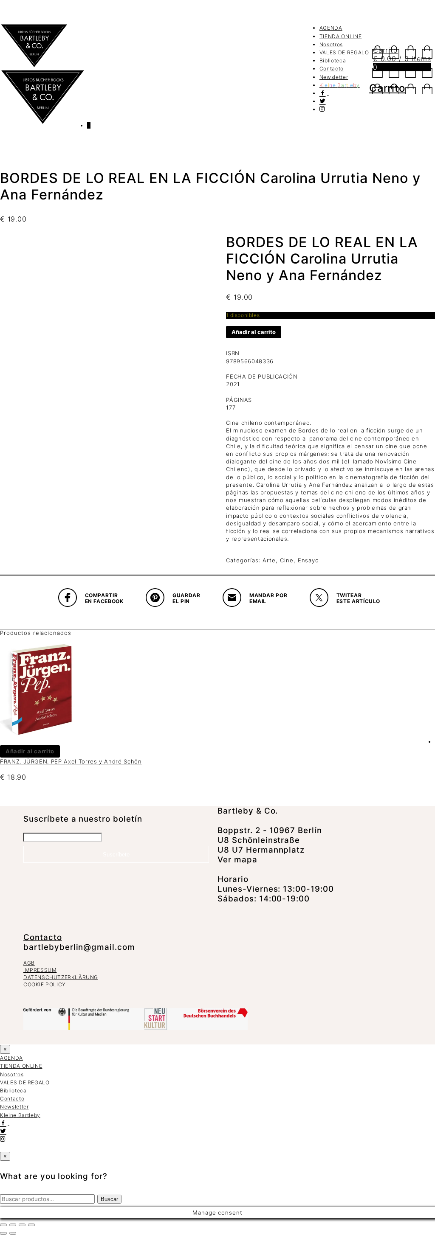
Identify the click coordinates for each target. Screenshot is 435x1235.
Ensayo (308, 560)
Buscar (109, 1199)
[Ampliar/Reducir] (3, 1225)
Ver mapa (237, 859)
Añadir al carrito (254, 331)
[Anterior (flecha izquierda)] (3, 1233)
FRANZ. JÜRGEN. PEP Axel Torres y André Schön (71, 761)
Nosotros (331, 44)
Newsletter (333, 77)
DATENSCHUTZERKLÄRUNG (60, 977)
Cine (287, 560)
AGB (29, 963)
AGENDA (330, 28)
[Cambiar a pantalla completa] (12, 1225)
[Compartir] (22, 1225)
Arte (269, 560)
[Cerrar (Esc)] (31, 1225)
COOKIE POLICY (44, 984)
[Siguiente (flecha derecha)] (12, 1233)
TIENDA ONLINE (340, 36)
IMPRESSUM (39, 970)
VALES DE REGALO (344, 52)
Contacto (331, 68)
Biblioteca (332, 60)
